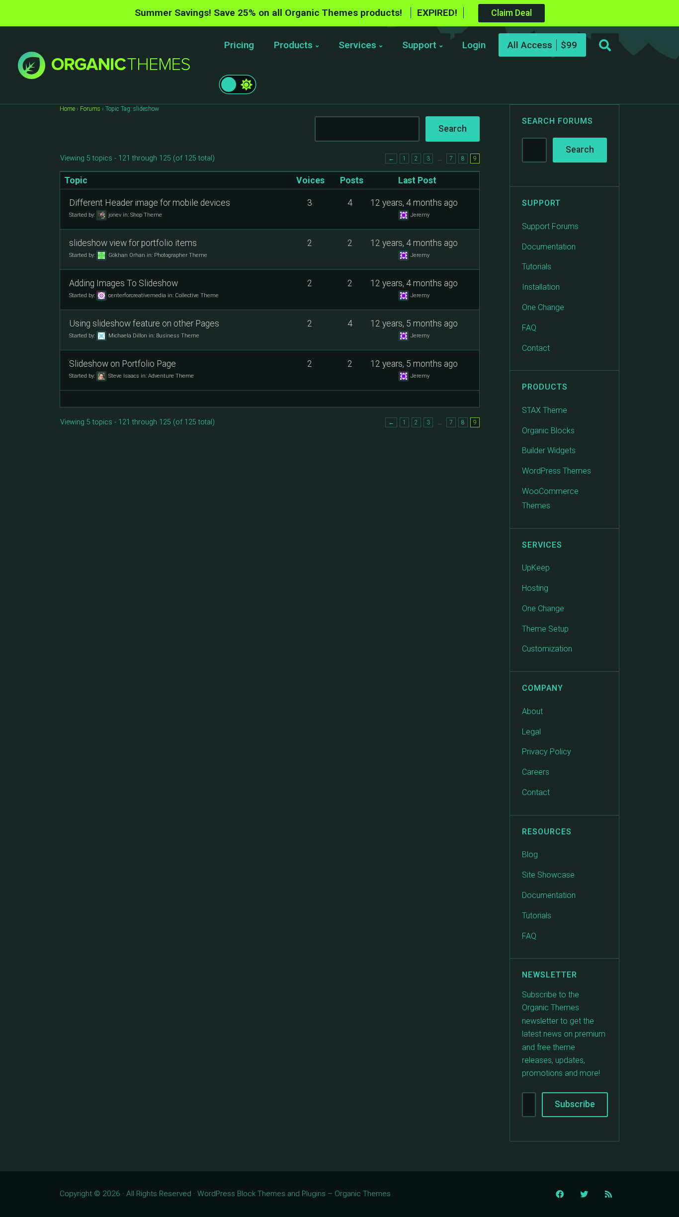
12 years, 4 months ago (414, 203)
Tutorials (536, 266)
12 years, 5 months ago (414, 323)
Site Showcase (548, 875)
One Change (543, 307)
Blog (530, 854)
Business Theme (177, 335)
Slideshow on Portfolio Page (122, 364)
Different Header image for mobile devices (149, 203)
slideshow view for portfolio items (133, 243)
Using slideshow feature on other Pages (144, 323)
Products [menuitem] (293, 45)
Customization (547, 648)
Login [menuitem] (474, 45)
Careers (535, 772)
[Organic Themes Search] (605, 45)
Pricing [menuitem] (239, 45)
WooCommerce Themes (550, 498)
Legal (531, 731)
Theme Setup (545, 629)
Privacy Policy (546, 751)
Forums (90, 108)
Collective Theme (197, 295)
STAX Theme (544, 410)
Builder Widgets (549, 450)
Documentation (549, 246)
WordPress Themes (556, 471)
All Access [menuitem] (530, 45)
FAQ (529, 327)
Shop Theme (146, 214)
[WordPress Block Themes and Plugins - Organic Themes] (120, 68)
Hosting (535, 588)
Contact (536, 348)
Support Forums (550, 226)
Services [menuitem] (357, 45)
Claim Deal (511, 13)
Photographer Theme (180, 254)
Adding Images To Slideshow (123, 283)
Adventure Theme (171, 375)
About (532, 711)
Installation (541, 287)
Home (67, 108)
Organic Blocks (548, 430)
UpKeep (536, 567)
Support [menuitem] (419, 45)
